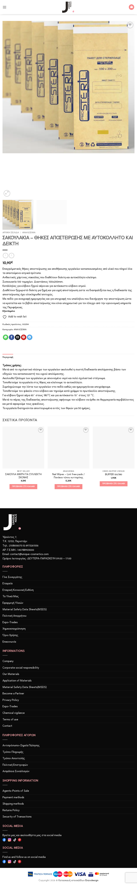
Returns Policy (11, 810)
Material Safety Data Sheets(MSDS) (25, 609)
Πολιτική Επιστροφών (15, 765)
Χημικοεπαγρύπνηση (14, 629)
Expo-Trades (10, 622)
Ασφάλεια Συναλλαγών (16, 771)
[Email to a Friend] (17, 337)
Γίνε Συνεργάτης (12, 577)
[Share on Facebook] (11, 337)
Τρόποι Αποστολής (14, 758)
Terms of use (10, 719)
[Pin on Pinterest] (23, 337)
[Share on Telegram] (29, 337)
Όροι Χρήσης (10, 635)
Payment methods (13, 797)
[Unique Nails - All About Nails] (68, 7)
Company (8, 661)
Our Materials (11, 674)
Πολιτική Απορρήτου (14, 616)
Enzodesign (91, 880)
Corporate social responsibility (21, 668)
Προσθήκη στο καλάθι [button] (23, 486)
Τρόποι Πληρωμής (13, 752)
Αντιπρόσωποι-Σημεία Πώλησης (21, 745)
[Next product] (5, 255)
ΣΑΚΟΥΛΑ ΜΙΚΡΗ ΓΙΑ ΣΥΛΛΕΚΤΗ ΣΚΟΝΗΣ (23, 476)
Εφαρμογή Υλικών (13, 603)
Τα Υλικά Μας (11, 596)
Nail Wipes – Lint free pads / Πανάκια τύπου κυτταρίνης (68, 476)
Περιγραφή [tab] (8, 357)
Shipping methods (13, 804)
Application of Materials (17, 680)
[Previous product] (11, 255)
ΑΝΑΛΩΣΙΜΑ (28, 233)
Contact (7, 726)
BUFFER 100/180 (113, 474)
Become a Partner (13, 693)
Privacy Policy (11, 700)
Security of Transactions (17, 816)
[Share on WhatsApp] (5, 337)
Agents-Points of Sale (16, 791)
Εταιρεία (8, 583)
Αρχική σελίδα (11, 233)
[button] (5, 7)
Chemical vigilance (14, 713)
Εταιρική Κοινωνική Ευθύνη (18, 590)
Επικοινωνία (9, 642)
